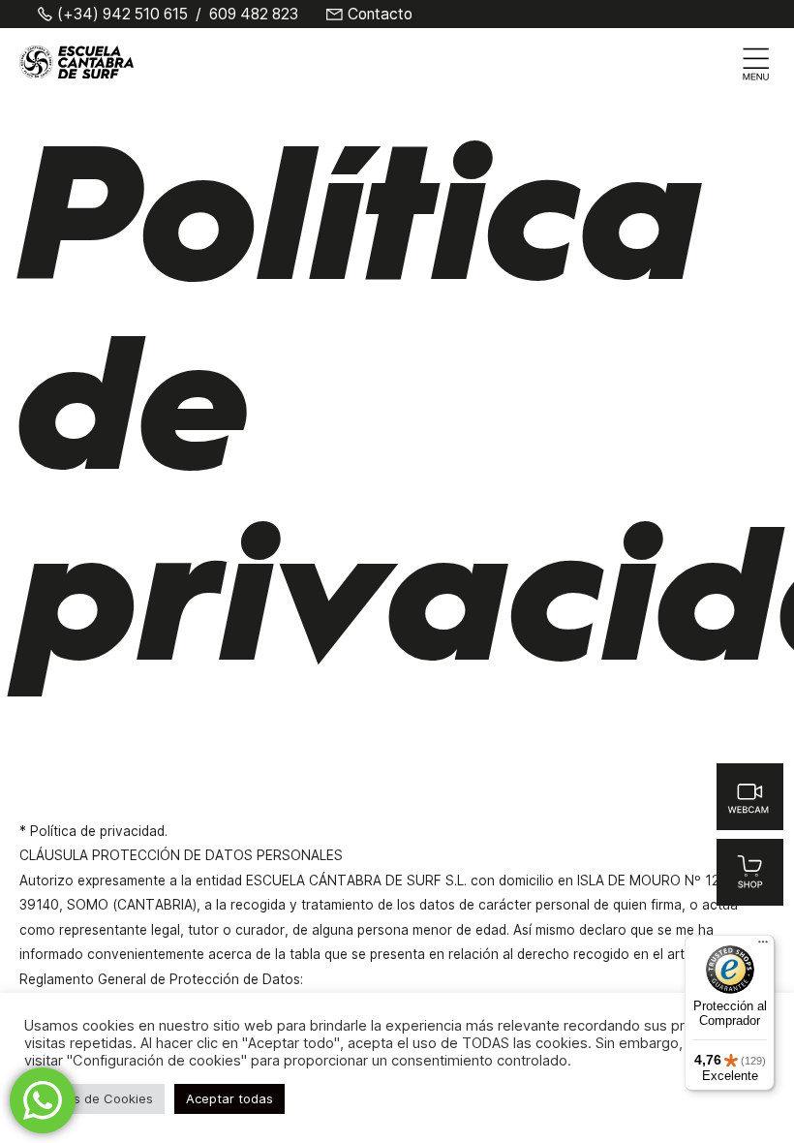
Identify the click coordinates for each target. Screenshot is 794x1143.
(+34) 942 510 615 (122, 14)
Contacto (380, 14)
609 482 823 (253, 14)
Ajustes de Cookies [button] (94, 1098)
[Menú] (763, 946)
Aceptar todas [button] (229, 1098)
